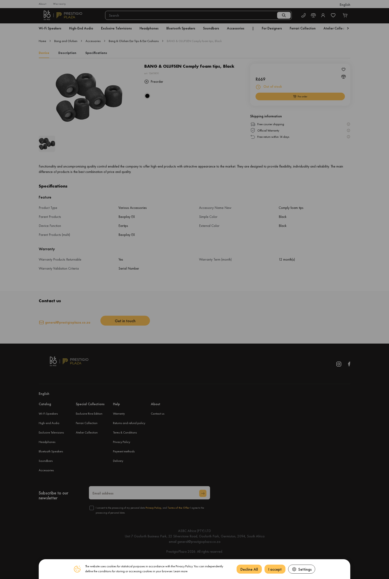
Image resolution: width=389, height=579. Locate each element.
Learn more (181, 571)
